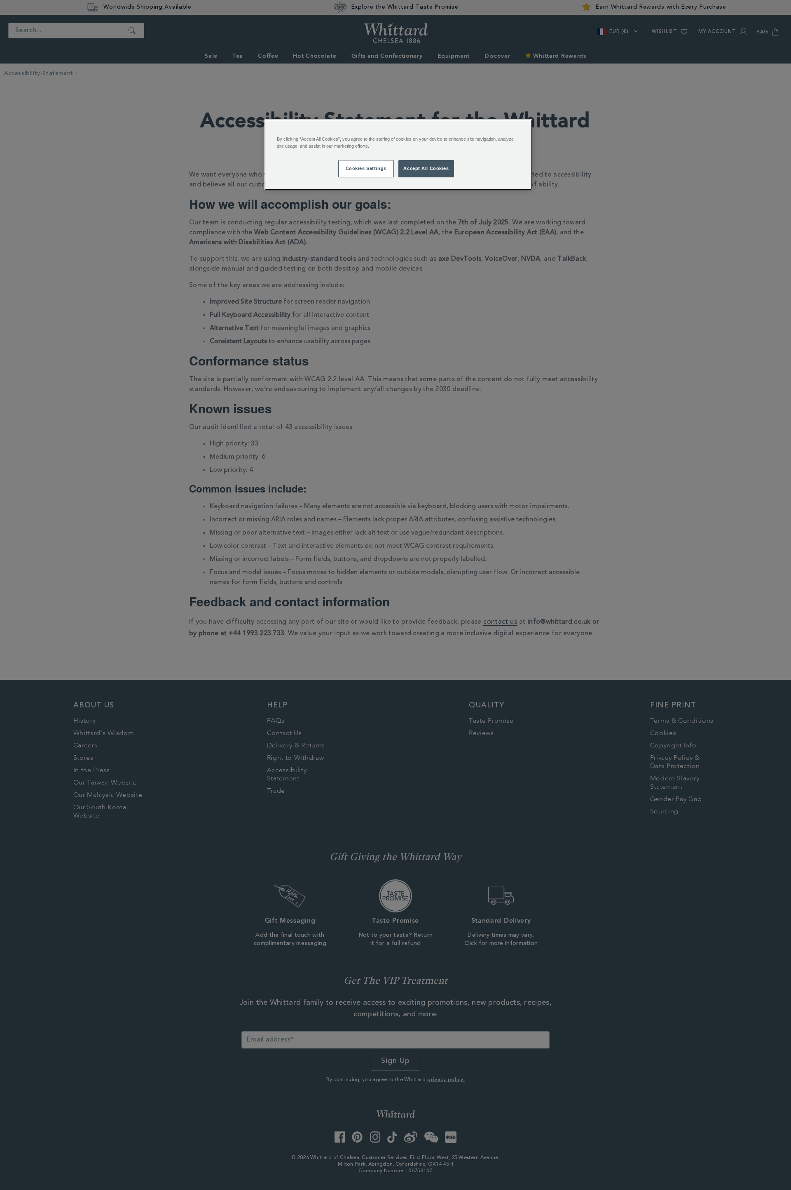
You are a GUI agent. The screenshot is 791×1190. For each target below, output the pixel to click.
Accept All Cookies (426, 168)
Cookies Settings (366, 168)
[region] (398, 154)
